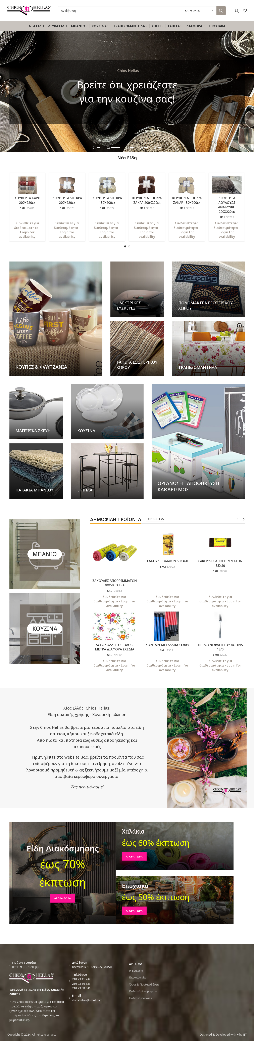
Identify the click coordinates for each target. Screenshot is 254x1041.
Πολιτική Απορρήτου (143, 991)
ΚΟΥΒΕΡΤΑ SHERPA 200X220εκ (67, 200)
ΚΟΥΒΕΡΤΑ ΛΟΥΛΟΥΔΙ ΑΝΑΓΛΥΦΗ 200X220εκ (227, 205)
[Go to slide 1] (125, 246)
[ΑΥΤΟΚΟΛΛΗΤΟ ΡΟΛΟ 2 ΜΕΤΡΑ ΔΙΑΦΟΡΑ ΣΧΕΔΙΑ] (114, 626)
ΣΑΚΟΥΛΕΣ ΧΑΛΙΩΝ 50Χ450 (167, 561)
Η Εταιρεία (136, 970)
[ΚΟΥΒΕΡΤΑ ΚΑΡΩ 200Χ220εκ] (27, 185)
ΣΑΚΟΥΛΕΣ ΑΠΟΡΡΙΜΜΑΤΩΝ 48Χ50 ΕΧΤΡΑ (114, 582)
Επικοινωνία (137, 977)
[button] (5, 92)
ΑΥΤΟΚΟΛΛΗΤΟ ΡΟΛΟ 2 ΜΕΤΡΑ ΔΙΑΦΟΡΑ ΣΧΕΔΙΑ (114, 647)
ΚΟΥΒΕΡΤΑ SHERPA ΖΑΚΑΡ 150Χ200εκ (187, 200)
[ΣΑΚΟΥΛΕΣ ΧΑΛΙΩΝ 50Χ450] (167, 542)
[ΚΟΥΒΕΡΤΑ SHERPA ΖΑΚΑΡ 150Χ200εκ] (187, 185)
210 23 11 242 (81, 979)
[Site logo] (29, 10)
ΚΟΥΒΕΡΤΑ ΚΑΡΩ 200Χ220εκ (27, 200)
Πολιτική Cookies (140, 998)
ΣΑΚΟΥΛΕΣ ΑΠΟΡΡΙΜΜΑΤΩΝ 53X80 (220, 563)
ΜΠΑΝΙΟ (45, 554)
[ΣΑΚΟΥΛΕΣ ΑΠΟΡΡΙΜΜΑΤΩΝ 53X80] (220, 542)
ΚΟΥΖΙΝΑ (44, 628)
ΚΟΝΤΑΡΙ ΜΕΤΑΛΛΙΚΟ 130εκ (167, 645)
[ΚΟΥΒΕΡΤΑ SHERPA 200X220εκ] (67, 185)
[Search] (221, 10)
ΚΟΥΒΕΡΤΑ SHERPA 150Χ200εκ (107, 200)
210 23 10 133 (81, 984)
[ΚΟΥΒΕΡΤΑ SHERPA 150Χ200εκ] (107, 185)
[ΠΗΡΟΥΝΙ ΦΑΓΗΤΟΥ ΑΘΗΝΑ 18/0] (220, 626)
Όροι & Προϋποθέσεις (144, 984)
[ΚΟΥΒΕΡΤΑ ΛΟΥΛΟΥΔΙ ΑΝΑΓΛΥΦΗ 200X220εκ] (227, 185)
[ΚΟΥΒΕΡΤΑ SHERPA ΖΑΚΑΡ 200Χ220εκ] (147, 185)
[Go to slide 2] (129, 246)
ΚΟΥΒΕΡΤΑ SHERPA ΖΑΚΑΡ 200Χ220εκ (147, 200)
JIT (245, 1034)
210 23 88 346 (81, 988)
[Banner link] (56, 319)
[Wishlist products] (245, 11)
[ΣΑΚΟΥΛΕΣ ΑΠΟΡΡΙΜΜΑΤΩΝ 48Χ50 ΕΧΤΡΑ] (114, 552)
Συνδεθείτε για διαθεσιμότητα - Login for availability (27, 230)
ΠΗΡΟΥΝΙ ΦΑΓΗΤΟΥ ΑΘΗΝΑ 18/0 (220, 647)
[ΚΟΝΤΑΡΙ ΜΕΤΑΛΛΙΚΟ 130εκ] (167, 626)
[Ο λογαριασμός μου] (237, 11)
